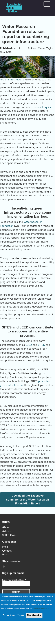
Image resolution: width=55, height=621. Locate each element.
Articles (6, 531)
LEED (29, 345)
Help (5, 546)
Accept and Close (13, 615)
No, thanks (34, 615)
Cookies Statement (41, 608)
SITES (41, 345)
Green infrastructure (12, 79)
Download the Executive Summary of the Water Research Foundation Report (27, 499)
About (5, 527)
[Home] (13, 7)
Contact (6, 550)
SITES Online (10, 535)
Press (5, 554)
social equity (43, 107)
